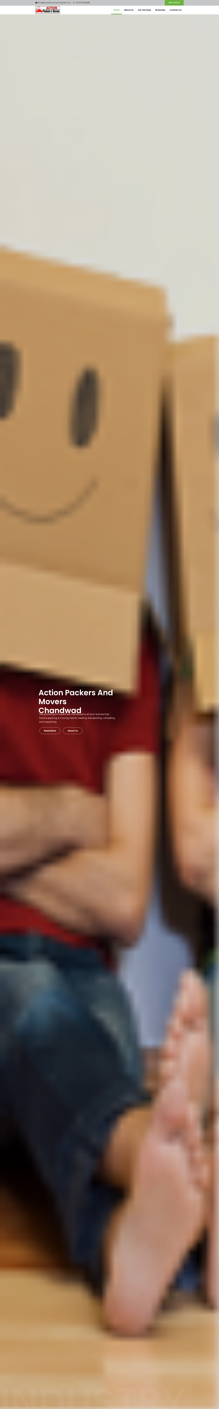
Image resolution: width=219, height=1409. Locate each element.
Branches (160, 10)
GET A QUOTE (174, 2)
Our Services (144, 10)
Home (117, 10)
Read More (50, 730)
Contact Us (175, 10)
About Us (128, 10)
